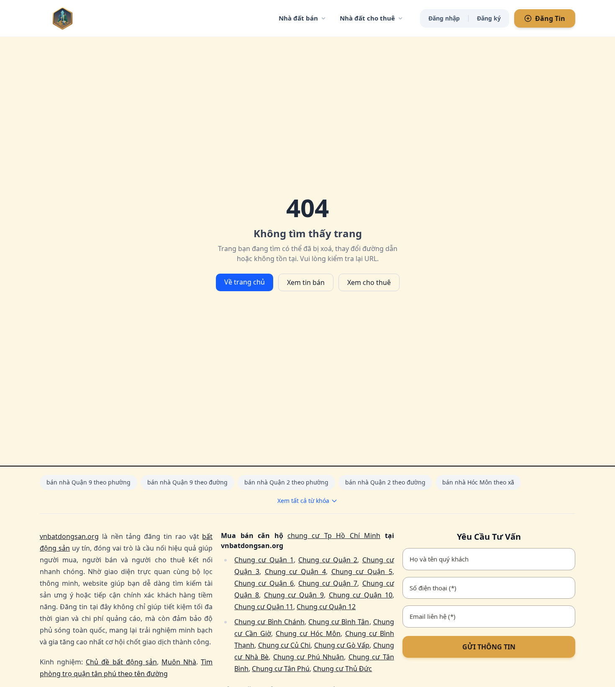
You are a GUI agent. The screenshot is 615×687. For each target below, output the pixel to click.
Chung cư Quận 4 (295, 571)
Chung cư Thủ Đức (342, 668)
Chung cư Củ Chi (284, 645)
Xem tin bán (306, 282)
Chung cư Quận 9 (294, 595)
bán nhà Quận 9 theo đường (187, 482)
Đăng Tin (550, 18)
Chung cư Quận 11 (263, 606)
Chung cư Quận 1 (263, 559)
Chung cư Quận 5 (361, 571)
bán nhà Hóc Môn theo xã (478, 482)
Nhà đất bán (298, 18)
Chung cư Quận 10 (360, 595)
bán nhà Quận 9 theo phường (88, 482)
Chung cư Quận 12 (326, 606)
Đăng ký (489, 18)
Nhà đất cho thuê (367, 18)
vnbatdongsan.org (69, 536)
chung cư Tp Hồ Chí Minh (333, 535)
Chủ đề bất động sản (121, 661)
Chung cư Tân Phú (281, 668)
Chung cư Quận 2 (327, 559)
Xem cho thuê (369, 282)
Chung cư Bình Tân (338, 621)
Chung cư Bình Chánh (269, 621)
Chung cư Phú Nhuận (308, 656)
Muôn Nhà (178, 661)
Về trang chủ (244, 282)
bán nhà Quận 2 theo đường (385, 482)
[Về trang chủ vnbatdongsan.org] (79, 18)
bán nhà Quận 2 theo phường (286, 482)
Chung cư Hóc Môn (308, 633)
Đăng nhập (444, 18)
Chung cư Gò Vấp (342, 645)
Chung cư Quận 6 (263, 583)
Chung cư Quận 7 (327, 583)
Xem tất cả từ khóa (303, 501)
